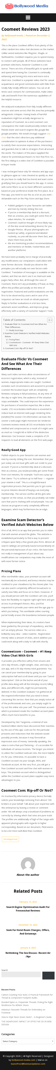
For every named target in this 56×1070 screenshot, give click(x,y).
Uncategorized (10, 839)
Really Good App (16, 330)
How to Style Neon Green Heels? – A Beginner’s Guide (26, 1017)
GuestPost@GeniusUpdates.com (28, 1063)
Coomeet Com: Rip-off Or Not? (19, 348)
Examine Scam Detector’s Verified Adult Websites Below (27, 335)
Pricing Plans (14, 339)
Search (4, 970)
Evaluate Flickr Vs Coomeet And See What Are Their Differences (26, 326)
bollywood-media (14, 35)
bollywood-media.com (23, 1059)
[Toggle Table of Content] (48, 320)
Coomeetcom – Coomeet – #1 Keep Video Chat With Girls (29, 344)
